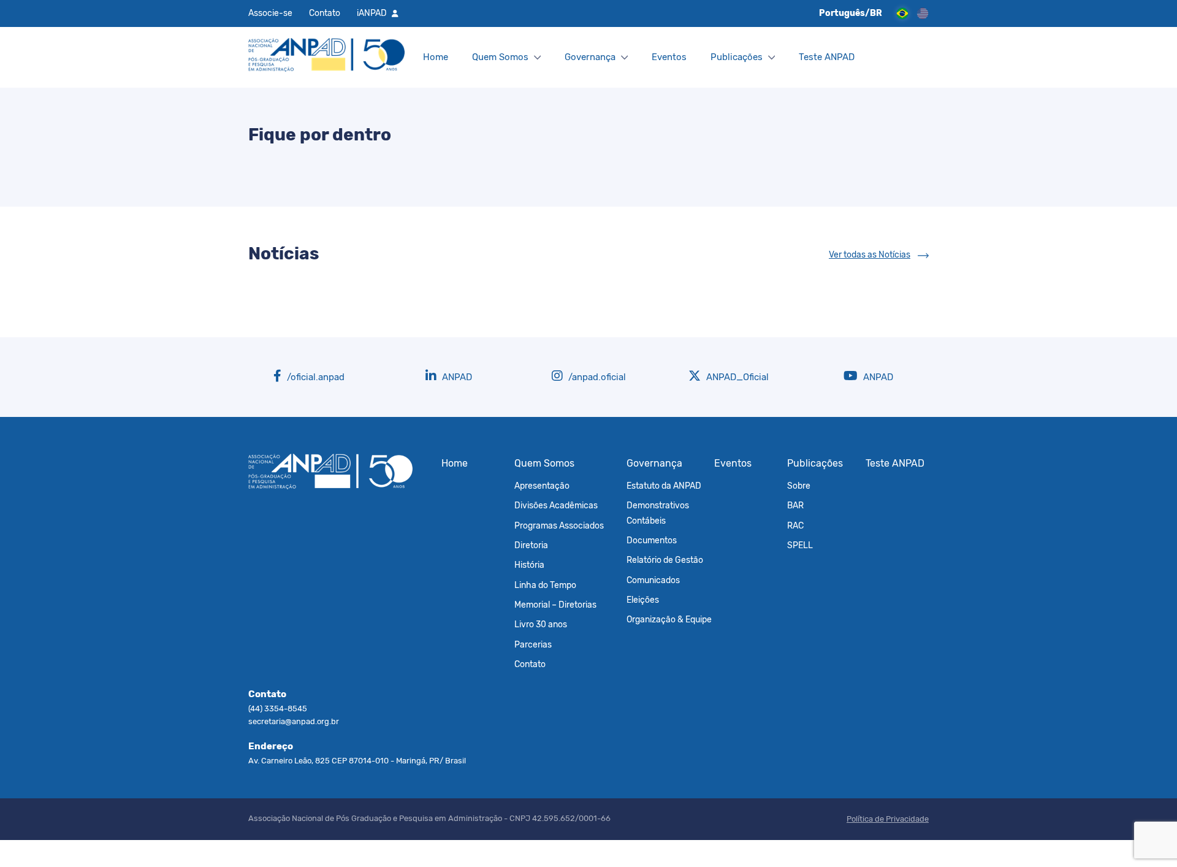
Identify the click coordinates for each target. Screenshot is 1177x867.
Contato (324, 13)
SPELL (800, 545)
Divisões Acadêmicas (556, 505)
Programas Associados (559, 525)
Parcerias (533, 644)
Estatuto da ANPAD (664, 486)
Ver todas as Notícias (869, 255)
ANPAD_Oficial (736, 377)
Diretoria (531, 545)
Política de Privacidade (888, 818)
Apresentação (541, 486)
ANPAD (456, 377)
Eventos (669, 57)
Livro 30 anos (540, 624)
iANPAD (372, 13)
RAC (795, 525)
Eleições (643, 600)
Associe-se (270, 13)
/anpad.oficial (596, 377)
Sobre (798, 486)
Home (435, 57)
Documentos (652, 540)
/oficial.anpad (314, 377)
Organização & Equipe (669, 619)
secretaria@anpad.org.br (293, 721)
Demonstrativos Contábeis (658, 512)
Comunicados (653, 580)
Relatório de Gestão (665, 560)
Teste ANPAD (827, 57)
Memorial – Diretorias (555, 604)
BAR (795, 505)
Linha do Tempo (545, 585)
